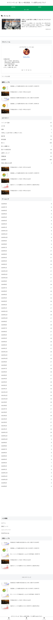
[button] (51, 76)
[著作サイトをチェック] (22, 70)
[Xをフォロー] (24, 70)
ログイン (3, 523)
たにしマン (26, 57)
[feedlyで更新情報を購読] (28, 70)
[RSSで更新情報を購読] (31, 70)
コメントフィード (6, 529)
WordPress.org (5, 533)
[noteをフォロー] (26, 70)
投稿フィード (4, 526)
